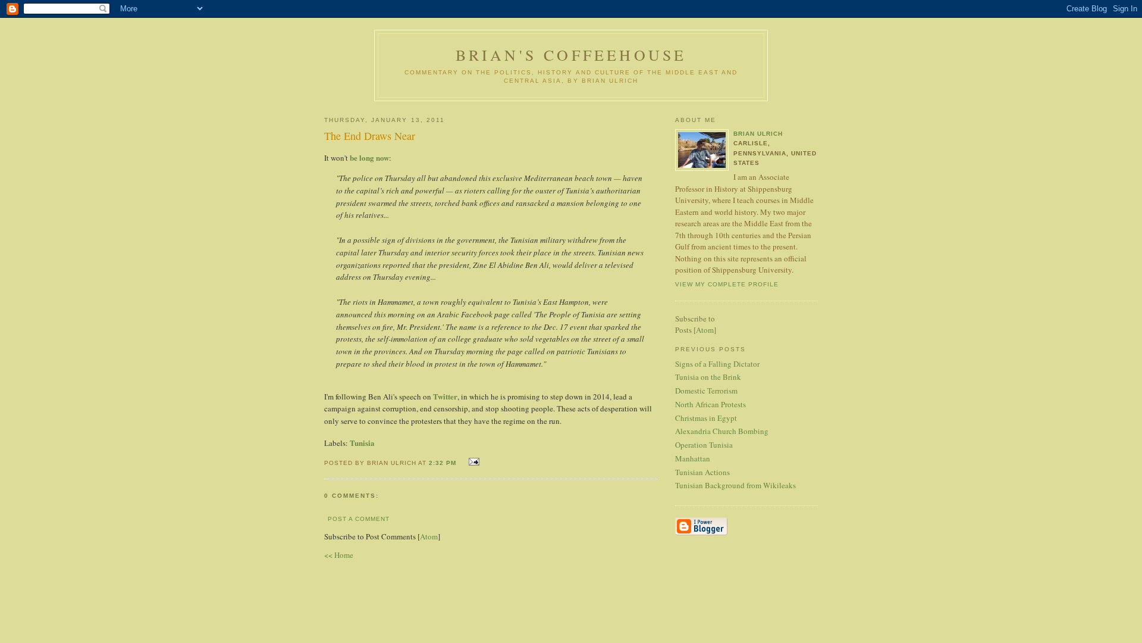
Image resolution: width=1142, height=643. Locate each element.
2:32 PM (444, 463)
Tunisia (362, 442)
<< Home (338, 555)
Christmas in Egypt (706, 418)
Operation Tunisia (704, 444)
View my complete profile (727, 284)
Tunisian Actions (702, 472)
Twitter (445, 396)
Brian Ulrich (758, 133)
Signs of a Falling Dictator (717, 363)
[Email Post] (472, 461)
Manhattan (692, 458)
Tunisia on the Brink (708, 377)
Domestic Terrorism (706, 390)
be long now (369, 157)
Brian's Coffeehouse (571, 55)
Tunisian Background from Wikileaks (735, 485)
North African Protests (710, 404)
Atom (429, 536)
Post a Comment (359, 519)
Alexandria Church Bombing (721, 431)
